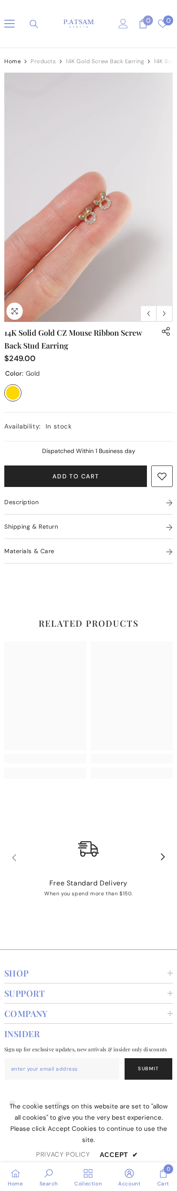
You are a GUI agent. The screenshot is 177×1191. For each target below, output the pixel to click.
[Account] (123, 23)
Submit (148, 1068)
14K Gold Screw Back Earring (105, 61)
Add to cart (75, 476)
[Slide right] (162, 857)
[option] (88, 197)
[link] (162, 476)
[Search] (34, 24)
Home (12, 61)
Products (43, 61)
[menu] (9, 23)
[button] (148, 313)
